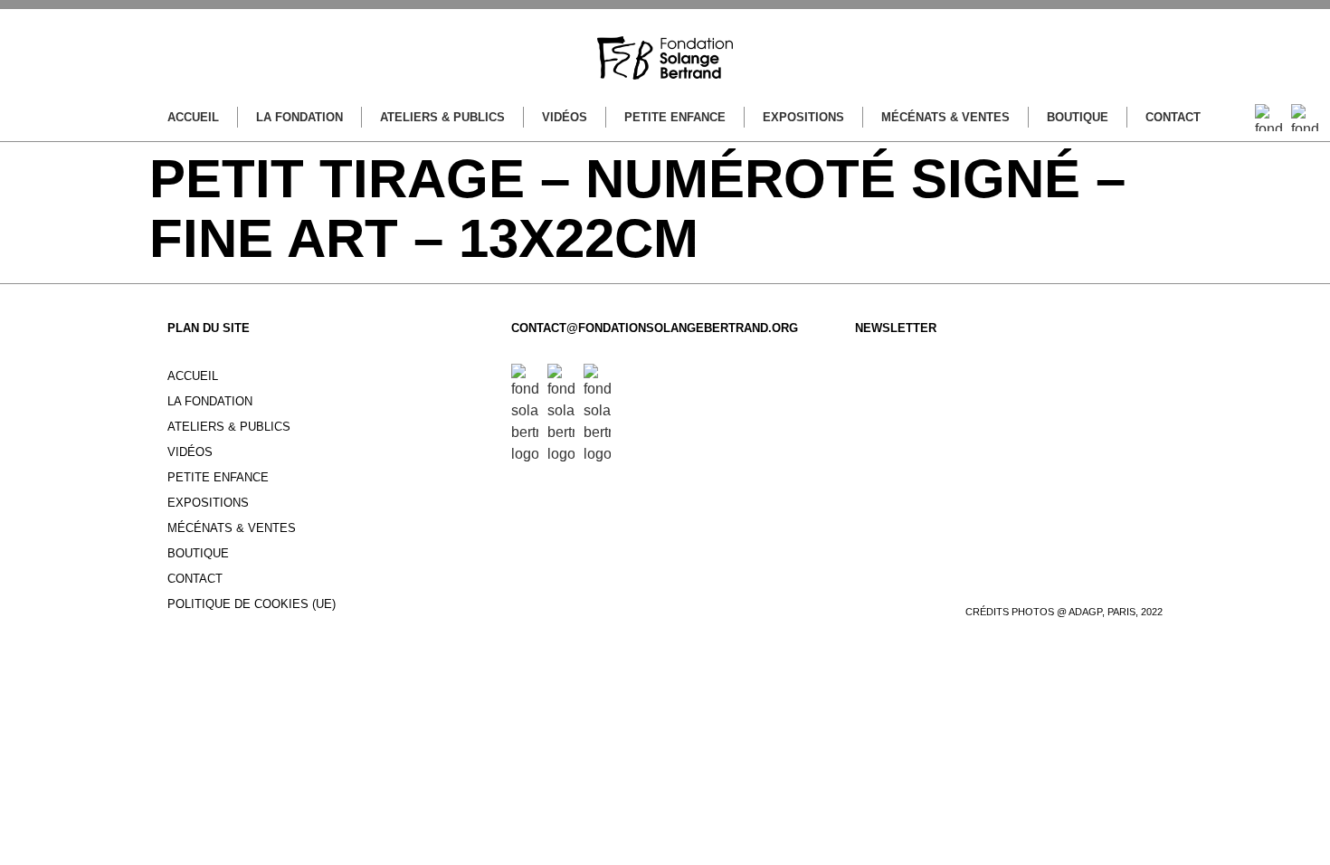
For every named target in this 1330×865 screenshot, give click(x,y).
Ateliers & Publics (442, 117)
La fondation (299, 117)
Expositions (803, 117)
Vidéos (564, 117)
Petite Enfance (675, 117)
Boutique (1077, 117)
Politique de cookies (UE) (251, 604)
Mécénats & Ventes (945, 117)
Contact (1173, 117)
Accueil (193, 117)
